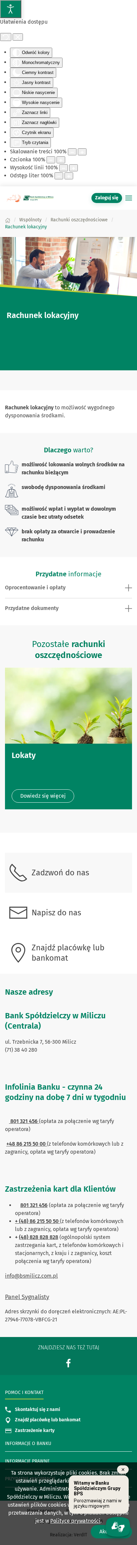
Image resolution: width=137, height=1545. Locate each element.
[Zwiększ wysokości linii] (73, 167)
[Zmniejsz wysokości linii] (63, 167)
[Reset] (5, 37)
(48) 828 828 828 (38, 1237)
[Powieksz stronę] (82, 151)
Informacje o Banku (28, 1443)
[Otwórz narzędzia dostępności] (10, 9)
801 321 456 (34, 1205)
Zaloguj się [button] (106, 198)
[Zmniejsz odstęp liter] (59, 175)
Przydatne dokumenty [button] (32, 608)
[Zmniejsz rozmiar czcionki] (51, 159)
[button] (128, 198)
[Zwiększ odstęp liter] (69, 175)
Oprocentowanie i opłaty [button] (35, 587)
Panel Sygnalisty (27, 1297)
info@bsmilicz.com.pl (31, 1276)
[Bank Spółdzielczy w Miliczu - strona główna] (30, 198)
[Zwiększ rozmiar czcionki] (61, 159)
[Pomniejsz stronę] (72, 151)
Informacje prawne (27, 1461)
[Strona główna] (7, 220)
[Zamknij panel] (18, 37)
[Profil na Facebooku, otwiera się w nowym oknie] (68, 1363)
